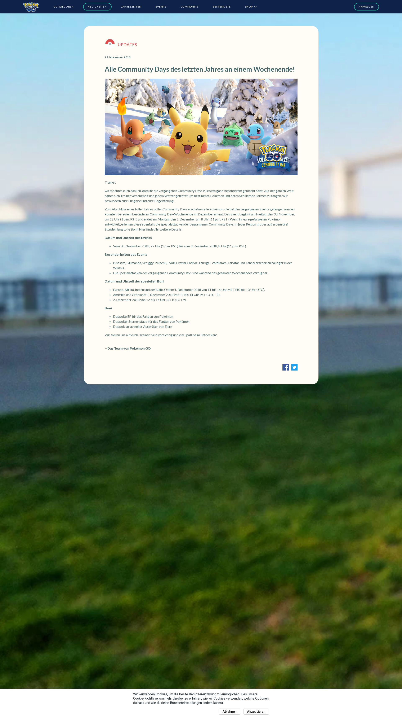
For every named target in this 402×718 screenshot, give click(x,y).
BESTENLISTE (222, 6)
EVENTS (161, 6)
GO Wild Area (63, 6)
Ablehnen (230, 712)
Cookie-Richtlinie (145, 698)
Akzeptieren (256, 712)
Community (189, 6)
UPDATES (127, 44)
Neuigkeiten (97, 6)
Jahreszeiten (131, 6)
